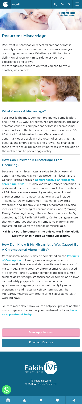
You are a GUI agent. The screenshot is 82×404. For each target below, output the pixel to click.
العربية (16, 4)
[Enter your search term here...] (55, 4)
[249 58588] (62, 4)
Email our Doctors (41, 342)
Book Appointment (41, 332)
